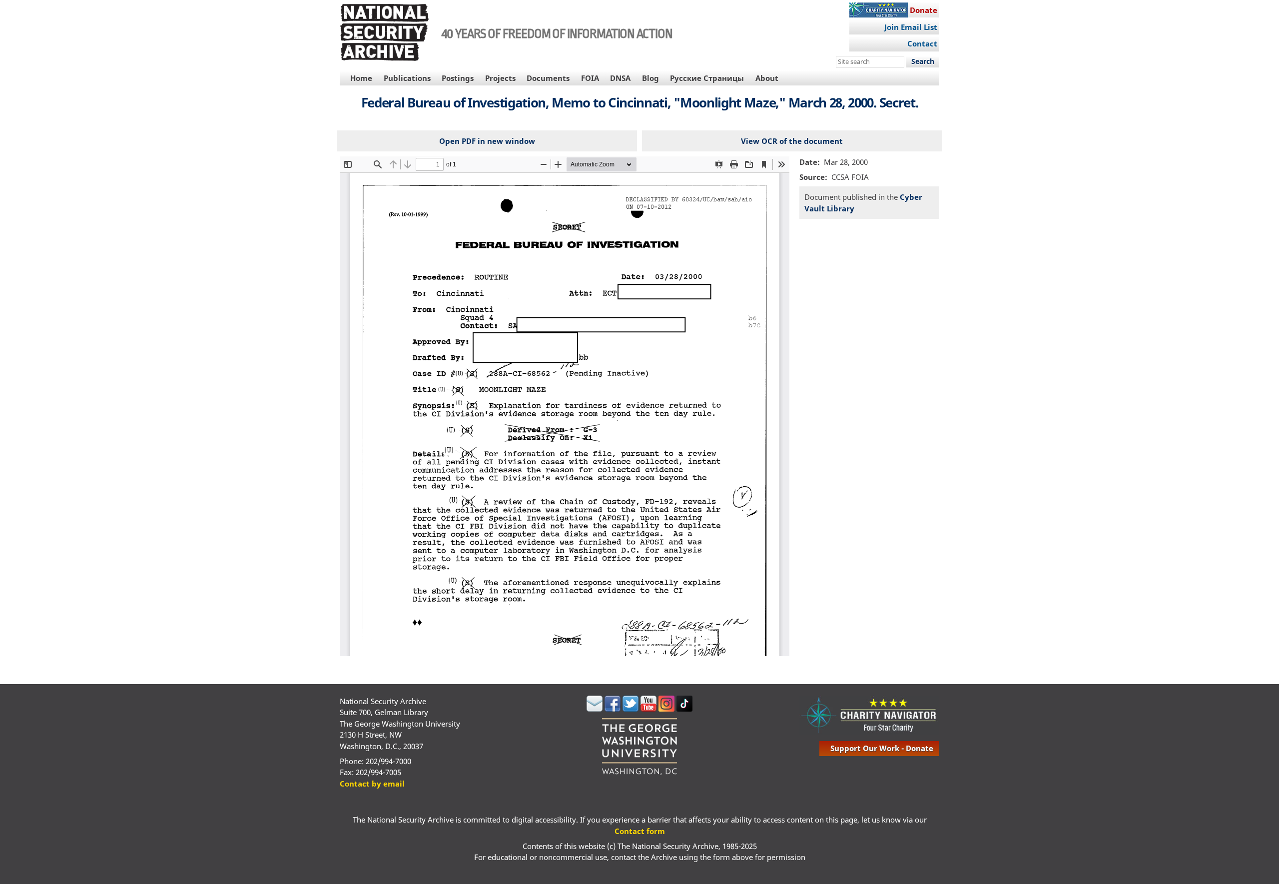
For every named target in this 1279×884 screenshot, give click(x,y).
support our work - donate (881, 748)
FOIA (590, 78)
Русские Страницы (707, 78)
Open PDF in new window (487, 141)
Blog (650, 78)
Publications (407, 78)
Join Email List (910, 27)
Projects (500, 78)
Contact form (640, 831)
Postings (458, 78)
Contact (922, 43)
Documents (548, 78)
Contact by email (372, 784)
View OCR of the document (792, 141)
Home (361, 78)
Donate (923, 10)
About (766, 78)
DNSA (620, 78)
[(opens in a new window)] (595, 709)
